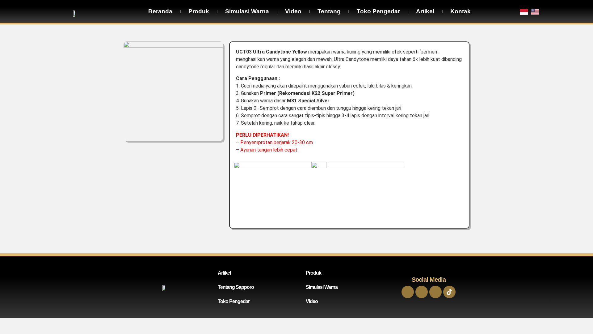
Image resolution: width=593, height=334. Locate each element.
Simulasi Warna (247, 11)
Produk (198, 11)
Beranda (160, 11)
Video (293, 11)
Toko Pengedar (378, 11)
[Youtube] (435, 292)
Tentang (329, 11)
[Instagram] (421, 292)
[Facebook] (408, 292)
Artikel (425, 11)
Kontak (460, 11)
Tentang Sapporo (236, 287)
